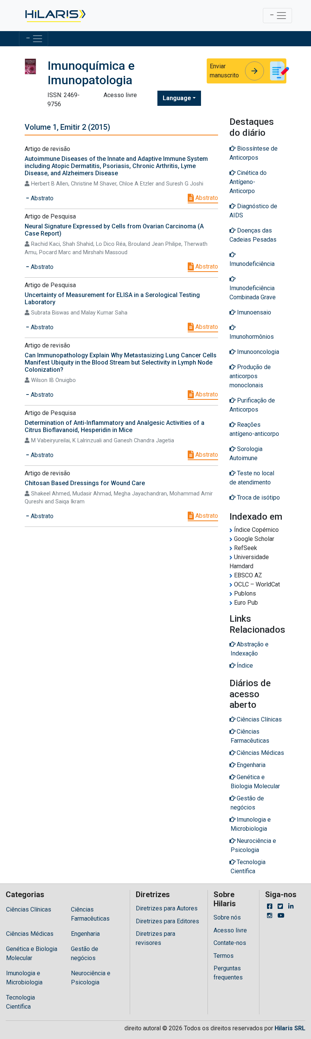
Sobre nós (227, 917)
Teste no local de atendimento (251, 478)
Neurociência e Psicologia (90, 978)
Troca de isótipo (258, 497)
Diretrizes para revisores (155, 938)
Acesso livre (230, 930)
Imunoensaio (253, 312)
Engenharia (85, 933)
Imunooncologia (257, 351)
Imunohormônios (251, 336)
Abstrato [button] (41, 198)
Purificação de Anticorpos (252, 405)
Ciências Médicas (29, 933)
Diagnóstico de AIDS (253, 211)
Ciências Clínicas (28, 909)
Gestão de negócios (84, 953)
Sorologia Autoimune (245, 453)
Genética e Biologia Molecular (31, 953)
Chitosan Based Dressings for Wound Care (85, 483)
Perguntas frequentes (228, 973)
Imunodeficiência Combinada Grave (252, 293)
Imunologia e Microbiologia (24, 978)
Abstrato (206, 197)
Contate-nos (230, 942)
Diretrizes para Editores (167, 921)
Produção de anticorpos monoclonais (250, 376)
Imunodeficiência (252, 263)
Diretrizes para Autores (167, 908)
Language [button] (177, 98)
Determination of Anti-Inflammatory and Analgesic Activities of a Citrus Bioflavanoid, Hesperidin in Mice (114, 426)
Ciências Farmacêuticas (90, 914)
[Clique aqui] (55, 15)
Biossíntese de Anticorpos (253, 153)
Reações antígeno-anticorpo (254, 429)
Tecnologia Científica (20, 1002)
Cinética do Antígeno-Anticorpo (248, 182)
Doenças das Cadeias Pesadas (252, 235)
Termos (224, 955)
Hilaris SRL (290, 1028)
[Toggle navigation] (277, 15)
